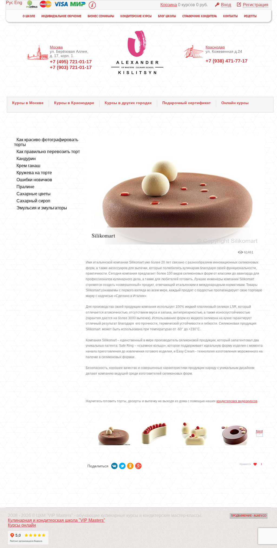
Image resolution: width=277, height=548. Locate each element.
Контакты (230, 16)
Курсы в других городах (128, 103)
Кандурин (26, 158)
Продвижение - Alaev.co (248, 515)
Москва (56, 47)
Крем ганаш (28, 165)
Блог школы (167, 16)
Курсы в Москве (28, 103)
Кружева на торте (34, 172)
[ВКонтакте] (114, 464)
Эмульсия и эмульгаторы (42, 208)
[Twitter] (122, 464)
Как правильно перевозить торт (48, 151)
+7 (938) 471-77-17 (227, 61)
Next (259, 431)
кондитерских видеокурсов (236, 401)
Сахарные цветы (34, 194)
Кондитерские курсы (136, 16)
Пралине (25, 186)
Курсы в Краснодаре (74, 103)
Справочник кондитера (199, 16)
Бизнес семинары (101, 16)
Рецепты (250, 16)
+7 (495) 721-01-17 (71, 61)
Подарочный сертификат (186, 103)
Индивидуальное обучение (61, 16)
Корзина (168, 4)
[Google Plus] (138, 464)
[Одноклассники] (130, 464)
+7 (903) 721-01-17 (71, 67)
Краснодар (215, 47)
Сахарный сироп (33, 201)
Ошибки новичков (34, 179)
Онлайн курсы (235, 103)
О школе (29, 16)
